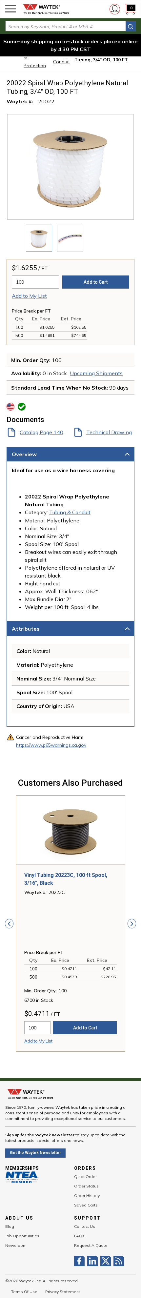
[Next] (132, 923)
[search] (130, 26)
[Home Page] (46, 9)
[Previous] (9, 923)
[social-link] (80, 1261)
